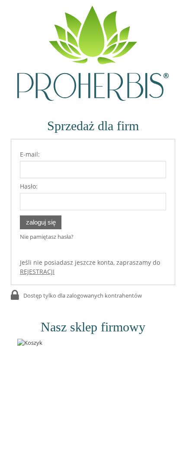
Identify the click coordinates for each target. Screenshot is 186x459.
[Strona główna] (93, 53)
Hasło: (29, 186)
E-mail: (30, 154)
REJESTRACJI (37, 271)
